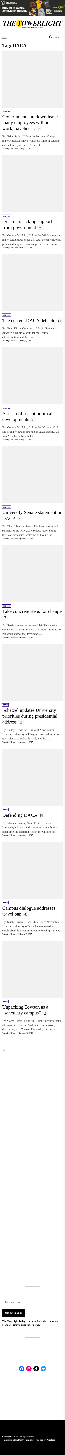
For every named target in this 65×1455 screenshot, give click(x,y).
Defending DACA (19, 815)
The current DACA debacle (28, 320)
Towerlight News (8, 148)
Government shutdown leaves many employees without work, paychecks (31, 122)
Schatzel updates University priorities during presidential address (29, 716)
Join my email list (13, 1313)
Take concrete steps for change (32, 611)
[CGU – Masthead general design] (32, 1)
